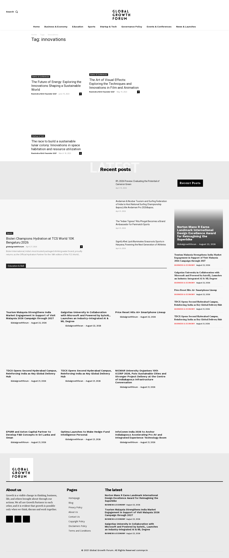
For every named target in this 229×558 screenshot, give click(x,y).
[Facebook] (200, 11)
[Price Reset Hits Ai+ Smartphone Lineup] (141, 290)
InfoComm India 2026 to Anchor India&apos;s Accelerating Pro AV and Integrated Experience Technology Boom (140, 434)
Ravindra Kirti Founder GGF (44, 94)
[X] (221, 11)
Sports (9, 233)
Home (34, 34)
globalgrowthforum (15, 246)
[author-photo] (8, 322)
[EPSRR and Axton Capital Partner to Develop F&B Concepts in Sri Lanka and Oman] (32, 410)
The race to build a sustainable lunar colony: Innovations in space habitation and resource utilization (56, 145)
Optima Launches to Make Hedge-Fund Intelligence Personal (85, 433)
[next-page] (181, 332)
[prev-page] (176, 332)
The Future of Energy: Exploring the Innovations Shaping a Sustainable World (56, 85)
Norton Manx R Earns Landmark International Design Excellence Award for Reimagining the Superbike (196, 233)
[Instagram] (211, 11)
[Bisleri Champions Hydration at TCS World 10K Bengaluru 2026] (44, 207)
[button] (12, 11)
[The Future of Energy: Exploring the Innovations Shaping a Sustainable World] (56, 61)
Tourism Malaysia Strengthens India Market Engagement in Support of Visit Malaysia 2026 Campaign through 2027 (30, 315)
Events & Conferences (40, 76)
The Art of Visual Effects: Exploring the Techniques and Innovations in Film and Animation (114, 83)
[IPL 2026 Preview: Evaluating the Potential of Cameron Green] (101, 188)
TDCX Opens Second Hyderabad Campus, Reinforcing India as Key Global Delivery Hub (31, 373)
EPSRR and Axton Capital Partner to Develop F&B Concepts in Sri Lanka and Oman (30, 434)
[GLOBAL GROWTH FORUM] (114, 11)
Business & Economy (184, 265)
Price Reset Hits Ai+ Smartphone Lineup (140, 312)
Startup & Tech (38, 136)
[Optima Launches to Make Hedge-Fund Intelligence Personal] (86, 410)
